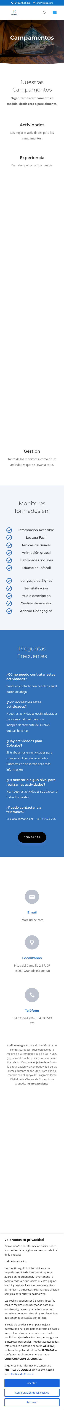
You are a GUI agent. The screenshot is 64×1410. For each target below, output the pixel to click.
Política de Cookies (22, 1374)
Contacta (32, 837)
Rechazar (32, 1402)
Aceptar (32, 1383)
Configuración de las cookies (32, 1392)
